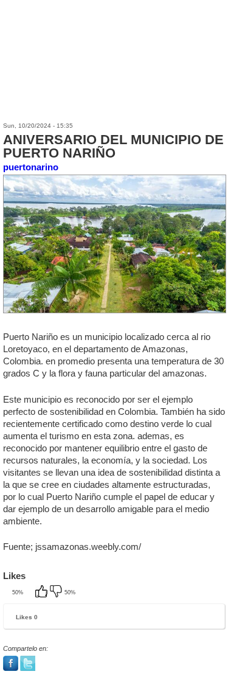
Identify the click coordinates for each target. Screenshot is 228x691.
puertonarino (30, 167)
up (42, 592)
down (57, 592)
